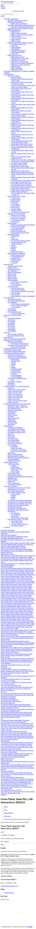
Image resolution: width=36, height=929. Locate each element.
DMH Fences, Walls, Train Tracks (20, 65)
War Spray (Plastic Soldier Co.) (19, 524)
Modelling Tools (12, 478)
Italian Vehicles (15, 207)
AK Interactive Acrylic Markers (13, 340)
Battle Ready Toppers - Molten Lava (18, 407)
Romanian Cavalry (16, 123)
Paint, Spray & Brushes (10, 486)
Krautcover (11, 434)
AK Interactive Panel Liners (15, 354)
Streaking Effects (16, 361)
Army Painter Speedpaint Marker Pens (14, 351)
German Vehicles (16, 199)
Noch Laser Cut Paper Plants (19, 451)
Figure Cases (11, 481)
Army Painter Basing (13, 440)
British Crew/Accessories (18, 215)
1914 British (11, 324)
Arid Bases (11, 416)
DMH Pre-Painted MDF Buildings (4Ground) (20, 42)
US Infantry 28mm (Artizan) (19, 164)
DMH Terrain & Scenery (14, 55)
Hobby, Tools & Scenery (11, 462)
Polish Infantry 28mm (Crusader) (20, 188)
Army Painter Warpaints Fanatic (16, 492)
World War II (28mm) (14, 76)
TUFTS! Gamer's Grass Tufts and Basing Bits (17, 386)
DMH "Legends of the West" (19, 33)
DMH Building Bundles (18, 52)
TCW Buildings (12, 310)
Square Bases (11, 424)
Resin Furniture (15, 472)
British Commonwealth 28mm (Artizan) (22, 172)
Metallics (13, 495)
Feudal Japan (14, 239)
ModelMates (11, 383)
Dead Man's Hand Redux (11, 19)
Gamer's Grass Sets (13, 402)
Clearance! (7, 527)
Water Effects (11, 453)
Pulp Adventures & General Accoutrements (23, 296)
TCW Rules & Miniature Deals (16, 301)
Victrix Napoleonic (16, 285)
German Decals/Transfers (18, 226)
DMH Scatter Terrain (17, 69)
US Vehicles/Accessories (18, 220)
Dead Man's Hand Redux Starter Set (18, 20)
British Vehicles (15, 201)
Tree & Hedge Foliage (14, 442)
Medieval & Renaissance (18, 289)
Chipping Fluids (15, 370)
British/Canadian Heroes (18, 255)
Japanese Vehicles (16, 209)
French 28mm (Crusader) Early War (21, 182)
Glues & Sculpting (13, 480)
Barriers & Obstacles (17, 468)
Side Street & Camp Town (18, 44)
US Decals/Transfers (17, 229)
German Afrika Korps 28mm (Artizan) (21, 145)
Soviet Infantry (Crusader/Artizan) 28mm (22, 161)
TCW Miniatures (12, 302)
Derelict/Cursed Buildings (18, 50)
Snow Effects (11, 437)
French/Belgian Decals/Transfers (20, 232)
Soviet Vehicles (15, 204)
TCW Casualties (15, 307)
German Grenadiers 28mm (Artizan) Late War (19, 604)
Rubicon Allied (12, 275)
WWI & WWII (15, 294)
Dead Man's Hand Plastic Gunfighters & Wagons (21, 25)
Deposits (13, 364)
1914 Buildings (12, 331)
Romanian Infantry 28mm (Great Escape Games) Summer (17, 587)
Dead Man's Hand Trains (18, 60)
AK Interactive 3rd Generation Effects (18, 505)
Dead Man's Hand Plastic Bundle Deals (22, 27)
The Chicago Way (9, 297)
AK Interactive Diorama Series (12, 350)
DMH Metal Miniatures (14, 30)
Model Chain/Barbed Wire (15, 454)
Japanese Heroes (15, 258)
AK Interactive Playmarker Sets (20, 343)
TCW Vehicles (12, 308)
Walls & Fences (15, 467)
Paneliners (14, 373)
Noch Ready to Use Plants (18, 449)
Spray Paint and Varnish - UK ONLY (18, 519)
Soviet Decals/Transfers (17, 228)
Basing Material (8, 426)
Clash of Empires (7, 912)
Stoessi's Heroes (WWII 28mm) (16, 253)
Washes (13, 367)
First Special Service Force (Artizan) (21, 185)
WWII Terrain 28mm (13, 464)
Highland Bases (12, 411)
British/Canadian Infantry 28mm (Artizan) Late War (15, 612)
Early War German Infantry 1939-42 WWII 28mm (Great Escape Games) (23, 86)
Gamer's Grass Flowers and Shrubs (17, 400)
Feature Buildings (16, 47)
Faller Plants (14, 446)
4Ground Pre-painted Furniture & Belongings (20, 476)
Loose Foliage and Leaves (15, 443)
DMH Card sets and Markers (19, 23)
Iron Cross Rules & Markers (15, 334)
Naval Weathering (16, 375)
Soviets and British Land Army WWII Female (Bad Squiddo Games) (21, 141)
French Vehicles (15, 206)
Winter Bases (11, 413)
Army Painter (15, 516)
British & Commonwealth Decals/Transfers (23, 225)
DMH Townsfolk (16, 36)
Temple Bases (11, 419)
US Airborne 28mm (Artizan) (19, 163)
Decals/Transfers (12, 223)
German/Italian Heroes (17, 256)
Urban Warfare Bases (13, 418)
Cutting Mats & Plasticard (15, 484)
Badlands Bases (12, 421)
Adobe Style (14, 53)
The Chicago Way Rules (14, 299)
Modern (13, 248)
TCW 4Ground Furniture (18, 313)
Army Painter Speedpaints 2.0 (16, 491)
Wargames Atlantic (13, 286)
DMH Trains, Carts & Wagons (19, 61)
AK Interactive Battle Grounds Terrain (14, 348)
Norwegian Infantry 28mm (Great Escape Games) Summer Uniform (22, 114)
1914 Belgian (11, 323)
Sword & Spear (8, 337)
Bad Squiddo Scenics (17, 251)
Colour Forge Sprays (17, 522)
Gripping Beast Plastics (14, 269)
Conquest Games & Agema (15, 266)
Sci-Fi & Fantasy (16, 293)
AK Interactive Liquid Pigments (16, 356)
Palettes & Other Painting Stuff (19, 518)
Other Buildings (15, 49)
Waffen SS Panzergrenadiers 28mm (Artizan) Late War (21, 157)
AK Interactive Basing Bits (15, 427)
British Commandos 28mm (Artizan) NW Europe (19, 616)
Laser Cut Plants (12, 445)
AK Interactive (15, 513)
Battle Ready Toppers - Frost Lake (17, 405)
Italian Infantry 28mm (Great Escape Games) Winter (18, 583)
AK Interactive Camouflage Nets (20, 212)
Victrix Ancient (15, 283)
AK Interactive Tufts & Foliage (16, 429)
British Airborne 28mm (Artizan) (20, 166)
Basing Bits (11, 388)
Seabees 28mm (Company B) (19, 191)
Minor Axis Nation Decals (18, 231)
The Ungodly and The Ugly (19, 38)
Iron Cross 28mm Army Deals (16, 335)
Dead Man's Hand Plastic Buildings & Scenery (21, 28)
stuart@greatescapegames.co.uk (9, 886)
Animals (13, 250)
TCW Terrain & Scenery (14, 312)
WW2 (13, 237)
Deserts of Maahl (12, 415)
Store (5, 810)
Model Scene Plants (16, 448)
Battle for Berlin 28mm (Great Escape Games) (22, 593)
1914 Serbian (11, 321)
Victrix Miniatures (13, 280)
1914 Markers (11, 329)
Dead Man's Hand (25, 908)
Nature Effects (15, 359)
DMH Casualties (15, 39)
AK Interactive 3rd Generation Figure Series (20, 502)
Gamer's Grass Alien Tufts (15, 391)
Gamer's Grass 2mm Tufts (15, 394)
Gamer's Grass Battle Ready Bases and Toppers (17, 403)
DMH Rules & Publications (15, 22)
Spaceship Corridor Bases (15, 410)
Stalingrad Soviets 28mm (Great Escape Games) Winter (16, 597)
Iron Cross (7, 332)
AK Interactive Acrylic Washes (16, 489)
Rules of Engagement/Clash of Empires (15, 339)
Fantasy (13, 245)
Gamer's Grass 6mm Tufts (15, 397)
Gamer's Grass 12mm (14, 399)
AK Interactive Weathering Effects (17, 358)
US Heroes (14, 263)
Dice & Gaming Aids (13, 483)
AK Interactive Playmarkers (15, 342)
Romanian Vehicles (16, 210)
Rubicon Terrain (12, 277)
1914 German (11, 327)
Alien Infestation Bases (14, 408)
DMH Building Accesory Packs (20, 58)
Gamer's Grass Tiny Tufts (15, 392)
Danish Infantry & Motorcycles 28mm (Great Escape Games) (21, 83)
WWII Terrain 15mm (13, 473)
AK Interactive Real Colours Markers (18, 345)
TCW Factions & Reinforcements (20, 304)
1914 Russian (11, 320)
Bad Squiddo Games (13, 234)
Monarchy (14, 247)
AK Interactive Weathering (10, 917)
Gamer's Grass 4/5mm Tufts (15, 396)
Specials (13, 362)
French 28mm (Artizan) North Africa (21, 183)
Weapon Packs (15, 221)
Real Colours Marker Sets (18, 346)
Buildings (14, 465)
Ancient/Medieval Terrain (15, 475)
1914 (5, 316)
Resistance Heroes (16, 259)
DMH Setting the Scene (17, 57)
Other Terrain (15, 470)
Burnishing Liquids (16, 369)
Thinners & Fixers (16, 372)
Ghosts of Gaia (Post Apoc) (18, 242)
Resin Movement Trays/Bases (16, 456)
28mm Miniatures (9, 74)
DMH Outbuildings (16, 68)
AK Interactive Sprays (17, 525)
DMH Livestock (15, 41)
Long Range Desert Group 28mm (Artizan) (23, 180)
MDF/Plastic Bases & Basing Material (18, 457)
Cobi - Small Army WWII (24, 922)
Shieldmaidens (15, 236)
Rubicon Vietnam (12, 278)
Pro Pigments (11, 384)
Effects (13, 499)
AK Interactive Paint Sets (15, 506)
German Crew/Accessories (18, 217)
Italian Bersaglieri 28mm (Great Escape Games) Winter (16, 582)
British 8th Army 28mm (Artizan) (20, 171)
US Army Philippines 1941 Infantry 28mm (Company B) (16, 627)
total (29, 927)
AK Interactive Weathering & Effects (14, 353)
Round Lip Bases (12, 422)
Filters (13, 365)
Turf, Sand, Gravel (13, 438)
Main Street (14, 46)
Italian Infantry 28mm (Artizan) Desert (21, 144)
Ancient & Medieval (16, 244)
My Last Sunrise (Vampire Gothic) (20, 240)
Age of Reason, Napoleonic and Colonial (22, 291)
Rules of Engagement (25, 911)
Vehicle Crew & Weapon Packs (16, 213)
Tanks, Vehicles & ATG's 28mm (16, 196)
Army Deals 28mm (16, 77)
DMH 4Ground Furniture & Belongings (22, 63)
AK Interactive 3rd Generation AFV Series (19, 503)
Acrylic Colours (15, 494)
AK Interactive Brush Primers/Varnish (18, 510)
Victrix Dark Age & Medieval (19, 282)
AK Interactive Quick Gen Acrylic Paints (19, 487)
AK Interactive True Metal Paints (17, 508)
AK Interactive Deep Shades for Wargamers (20, 500)
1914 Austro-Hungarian (14, 318)
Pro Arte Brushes (16, 514)
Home (6, 806)
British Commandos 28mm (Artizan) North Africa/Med (16, 617)
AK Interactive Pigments (14, 381)
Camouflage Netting (13, 459)
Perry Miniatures (12, 270)
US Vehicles (14, 202)
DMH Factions (15, 31)
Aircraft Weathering (16, 377)
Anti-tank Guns (15, 198)
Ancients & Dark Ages (17, 288)
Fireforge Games (12, 267)
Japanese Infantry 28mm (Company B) (22, 190)
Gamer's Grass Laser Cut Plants (16, 389)
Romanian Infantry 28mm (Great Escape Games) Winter (16, 589)
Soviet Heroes (15, 261)
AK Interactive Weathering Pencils (17, 378)
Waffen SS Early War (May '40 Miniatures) (23, 160)
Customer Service (9, 892)
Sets (12, 380)
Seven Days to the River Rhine (12, 315)
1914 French (11, 326)
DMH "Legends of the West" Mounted (22, 34)
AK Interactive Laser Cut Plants (16, 430)
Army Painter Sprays (17, 521)
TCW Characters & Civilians (19, 305)
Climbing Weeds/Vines (14, 461)
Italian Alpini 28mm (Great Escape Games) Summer (19, 581)
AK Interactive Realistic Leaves (16, 432)
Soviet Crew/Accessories (18, 218)
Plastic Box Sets (8, 264)
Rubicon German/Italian (14, 272)
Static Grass (11, 435)
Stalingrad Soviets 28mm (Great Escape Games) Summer (16, 595)
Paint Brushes (11, 511)
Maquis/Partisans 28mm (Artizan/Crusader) (23, 187)
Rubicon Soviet (12, 274)
